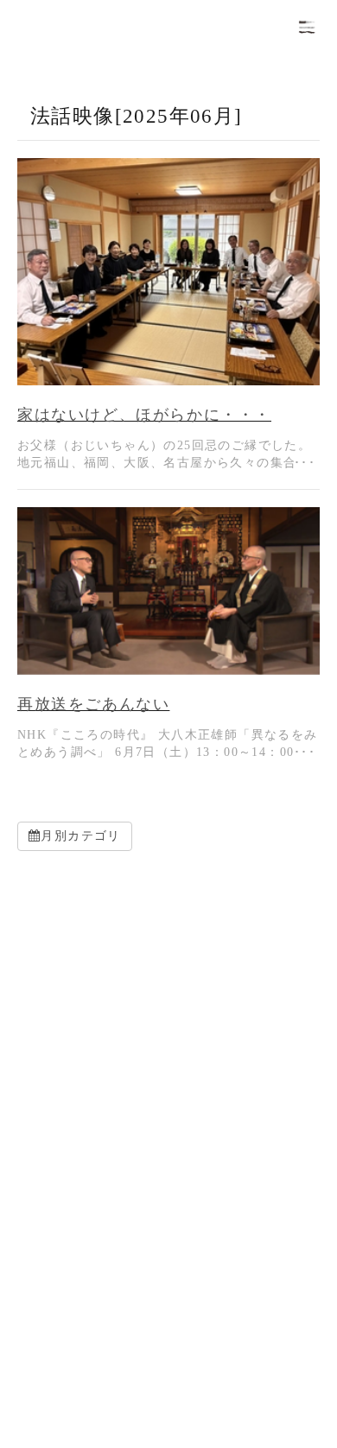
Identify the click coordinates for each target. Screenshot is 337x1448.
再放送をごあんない (93, 704)
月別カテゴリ (80, 835)
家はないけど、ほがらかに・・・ (144, 414)
